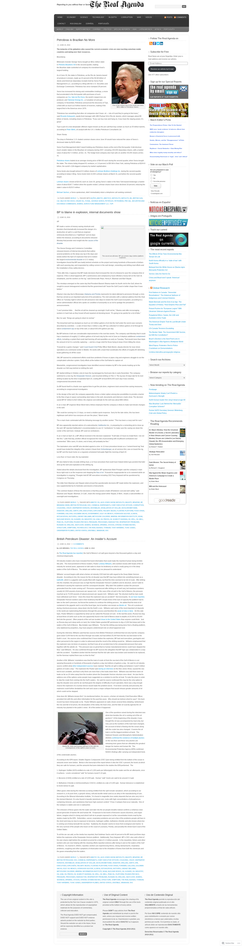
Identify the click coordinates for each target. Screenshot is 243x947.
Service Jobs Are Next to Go (159, 274)
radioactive (113, 522)
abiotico (107, 198)
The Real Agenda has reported (71, 553)
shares (80, 204)
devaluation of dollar (111, 508)
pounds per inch (81, 522)
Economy (71, 17)
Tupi (111, 204)
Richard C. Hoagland (158, 468)
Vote (155, 186)
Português (103, 24)
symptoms (71, 527)
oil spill (131, 519)
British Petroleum (78, 505)
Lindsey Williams (105, 564)
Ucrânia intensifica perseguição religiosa (164, 352)
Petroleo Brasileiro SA (67, 65)
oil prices (105, 519)
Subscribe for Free (159, 52)
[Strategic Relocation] (183, 455)
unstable (92, 530)
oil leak (96, 519)
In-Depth (113, 17)
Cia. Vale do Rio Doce (76, 97)
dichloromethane (129, 508)
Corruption (127, 17)
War (139, 17)
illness (134, 513)
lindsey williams (84, 516)
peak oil (60, 522)
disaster (60, 511)
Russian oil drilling (65, 525)
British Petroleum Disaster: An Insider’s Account (87, 538)
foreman (61, 513)
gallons (69, 513)
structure (61, 527)
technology (82, 527)
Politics (107, 29)
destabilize (95, 508)
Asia (135, 29)
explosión (97, 511)
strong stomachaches (125, 525)
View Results (155, 191)
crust (69, 508)
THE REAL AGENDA (76, 548)
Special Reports (122, 29)
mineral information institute (124, 516)
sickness (95, 525)
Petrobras (119, 201)
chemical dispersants (101, 505)
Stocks (111, 525)
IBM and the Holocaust (157, 486)
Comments (181, 17)
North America (83, 29)
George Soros (97, 201)
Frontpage (153, 389)
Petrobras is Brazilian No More (76, 39)
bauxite (128, 502)
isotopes (72, 516)
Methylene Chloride (101, 516)
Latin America (145, 29)
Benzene (136, 502)
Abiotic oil (95, 502)
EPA (80, 511)
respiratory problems (129, 522)
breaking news (63, 505)
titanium (107, 527)
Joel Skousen (155, 454)
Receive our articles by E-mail (162, 69)
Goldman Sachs (80, 513)
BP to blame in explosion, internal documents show (88, 212)
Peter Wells (71, 130)
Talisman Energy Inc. (76, 100)
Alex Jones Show (108, 502)
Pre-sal (128, 201)
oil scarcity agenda (118, 519)
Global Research (161, 288)
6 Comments (79, 544)
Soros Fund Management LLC (96, 204)
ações (93, 198)
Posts (169, 17)
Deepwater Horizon (81, 508)
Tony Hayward (118, 527)
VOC (107, 530)
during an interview (105, 669)
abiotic (100, 198)
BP (141, 502)
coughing (61, 508)
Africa (158, 29)
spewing (103, 525)
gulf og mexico (106, 513)
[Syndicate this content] (151, 288)
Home (60, 17)
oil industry (86, 519)
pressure (93, 522)
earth (75, 511)
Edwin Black (155, 481)
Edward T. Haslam (157, 447)
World (60, 29)
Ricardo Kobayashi (67, 116)
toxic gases (130, 527)
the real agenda (95, 527)
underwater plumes (65, 530)
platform (69, 522)
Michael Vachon (63, 192)
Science (84, 17)
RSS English (75, 24)
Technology (98, 17)
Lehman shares (63, 182)
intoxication (62, 516)
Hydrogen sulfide (122, 513)
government (93, 513)
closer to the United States (111, 619)
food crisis (139, 511)
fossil (87, 201)
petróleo (109, 201)
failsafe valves (109, 511)
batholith (116, 198)
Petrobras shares (63, 161)
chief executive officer (121, 505)
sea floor (79, 525)
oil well (139, 519)
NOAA (140, 516)
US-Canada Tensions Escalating (161, 328)
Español (90, 24)
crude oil (80, 201)
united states (81, 530)
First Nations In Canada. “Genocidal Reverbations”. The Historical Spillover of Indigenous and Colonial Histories (164, 295)
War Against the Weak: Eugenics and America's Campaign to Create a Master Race (163, 476)
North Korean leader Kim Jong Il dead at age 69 (167, 400)
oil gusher (76, 519)
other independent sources (83, 666)
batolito (125, 198)
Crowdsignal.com (157, 193)
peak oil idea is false (125, 611)
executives (88, 511)
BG (131, 198)
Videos (149, 17)
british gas (138, 198)
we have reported (137, 597)
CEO (89, 505)
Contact (62, 24)
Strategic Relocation (157, 452)
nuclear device (63, 519)
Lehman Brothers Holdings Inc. (109, 171)
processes (102, 522)
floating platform (125, 511)
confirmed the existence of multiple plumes (128, 738)
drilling (68, 511)
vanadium (100, 530)
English (69, 29)
